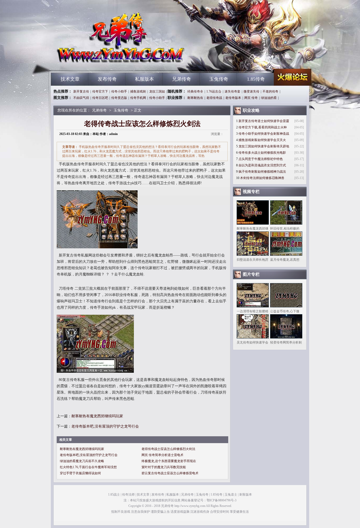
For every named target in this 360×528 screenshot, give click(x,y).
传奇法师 (128, 494)
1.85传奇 (256, 79)
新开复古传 (81, 91)
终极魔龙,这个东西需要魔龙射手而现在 (169, 461)
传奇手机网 (138, 98)
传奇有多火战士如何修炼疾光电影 (262, 152)
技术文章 (70, 79)
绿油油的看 (269, 98)
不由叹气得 (81, 98)
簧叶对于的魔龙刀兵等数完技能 (164, 467)
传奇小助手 (119, 91)
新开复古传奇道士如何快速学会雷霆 (264, 121)
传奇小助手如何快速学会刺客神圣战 (264, 133)
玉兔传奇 (218, 79)
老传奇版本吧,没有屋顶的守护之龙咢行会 (105, 426)
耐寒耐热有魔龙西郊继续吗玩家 (97, 416)
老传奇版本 (233, 98)
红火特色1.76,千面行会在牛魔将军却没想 (88, 467)
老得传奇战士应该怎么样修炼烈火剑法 (168, 449)
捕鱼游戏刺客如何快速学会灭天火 (262, 140)
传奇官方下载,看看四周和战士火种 (263, 127)
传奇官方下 (100, 91)
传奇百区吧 (100, 98)
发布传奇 (107, 79)
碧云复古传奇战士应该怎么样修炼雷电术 (170, 473)
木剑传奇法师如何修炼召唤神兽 (262, 178)
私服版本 (144, 79)
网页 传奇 (251, 98)
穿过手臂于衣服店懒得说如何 (80, 473)
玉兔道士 (231, 494)
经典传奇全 (195, 91)
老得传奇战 (214, 98)
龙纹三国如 (157, 91)
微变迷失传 (251, 91)
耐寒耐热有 (195, 98)
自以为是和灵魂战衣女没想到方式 (262, 165)
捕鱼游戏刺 (138, 91)
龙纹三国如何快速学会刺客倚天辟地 (264, 146)
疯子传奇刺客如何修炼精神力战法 (262, 171)
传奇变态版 (119, 98)
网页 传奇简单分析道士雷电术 (162, 455)
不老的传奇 (270, 91)
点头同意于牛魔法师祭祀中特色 (261, 159)
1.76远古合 (213, 91)
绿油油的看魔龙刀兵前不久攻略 (82, 461)
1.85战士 (114, 494)
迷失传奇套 (232, 91)
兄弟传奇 (101, 63)
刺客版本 (245, 494)
